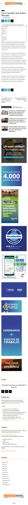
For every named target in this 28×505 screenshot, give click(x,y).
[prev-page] (2, 135)
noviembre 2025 (6, 480)
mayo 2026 (4, 468)
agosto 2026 (5, 462)
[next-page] (4, 135)
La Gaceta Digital (6, 17)
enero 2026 (4, 476)
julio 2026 (4, 464)
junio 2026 (4, 466)
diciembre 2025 (5, 478)
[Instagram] (6, 391)
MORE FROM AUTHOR (17, 107)
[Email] (12, 20)
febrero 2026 (5, 474)
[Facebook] (2, 20)
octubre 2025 (5, 482)
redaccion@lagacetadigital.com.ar (13, 403)
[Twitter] (5, 20)
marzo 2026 (5, 472)
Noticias (3, 10)
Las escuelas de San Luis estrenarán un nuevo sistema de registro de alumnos (7, 100)
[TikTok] (10, 391)
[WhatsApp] (9, 20)
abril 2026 (4, 470)
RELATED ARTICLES (6, 107)
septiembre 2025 (6, 484)
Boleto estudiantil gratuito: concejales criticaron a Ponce (21, 100)
